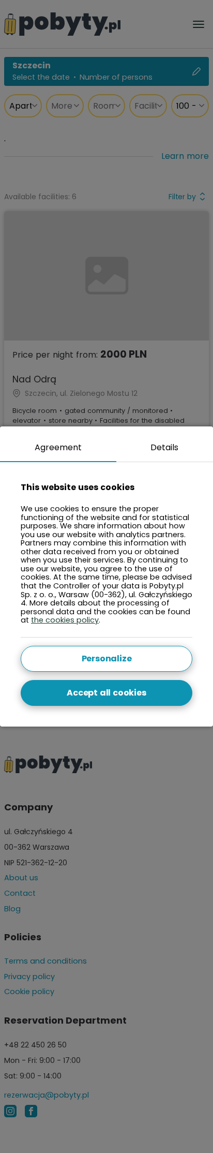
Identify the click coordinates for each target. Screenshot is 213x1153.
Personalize (107, 658)
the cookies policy (65, 620)
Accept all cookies (106, 693)
